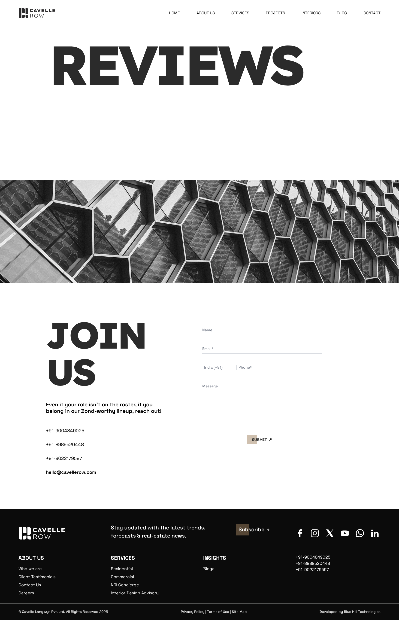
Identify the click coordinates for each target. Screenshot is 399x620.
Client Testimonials (36, 576)
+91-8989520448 (65, 444)
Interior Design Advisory (135, 593)
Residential (122, 568)
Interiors (311, 12)
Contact (372, 12)
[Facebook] (300, 533)
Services (240, 12)
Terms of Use (218, 611)
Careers (26, 593)
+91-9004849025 (65, 431)
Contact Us (29, 584)
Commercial (122, 576)
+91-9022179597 (64, 458)
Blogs (208, 568)
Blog (342, 12)
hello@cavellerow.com (71, 472)
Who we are (30, 568)
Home (174, 12)
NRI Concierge (125, 584)
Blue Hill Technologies (362, 611)
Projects (275, 12)
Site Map (239, 611)
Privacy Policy (192, 611)
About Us (205, 12)
